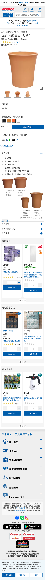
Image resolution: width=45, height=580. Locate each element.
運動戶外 (9, 32)
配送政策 (33, 556)
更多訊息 (5, 221)
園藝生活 (16, 32)
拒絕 (36, 575)
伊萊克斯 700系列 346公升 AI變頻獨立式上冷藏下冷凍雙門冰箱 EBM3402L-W (33, 275)
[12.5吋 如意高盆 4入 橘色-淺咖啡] (9, 121)
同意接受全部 (8, 575)
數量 (3, 126)
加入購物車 (28, 127)
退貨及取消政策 (22, 556)
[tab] (22, 441)
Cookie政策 (11, 554)
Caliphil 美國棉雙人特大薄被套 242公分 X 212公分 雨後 (32, 338)
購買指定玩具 (23, 2)
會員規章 (11, 556)
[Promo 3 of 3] (25, 300)
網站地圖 (11, 551)
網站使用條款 (21, 551)
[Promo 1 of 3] (20, 300)
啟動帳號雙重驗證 (20, 510)
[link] (7, 140)
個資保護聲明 (33, 554)
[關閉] (43, 23)
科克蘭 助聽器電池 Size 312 (11, 341)
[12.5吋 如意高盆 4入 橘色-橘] (14, 121)
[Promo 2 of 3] (22, 300)
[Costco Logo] (8, 9)
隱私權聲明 (33, 551)
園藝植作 (24, 32)
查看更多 (22, 575)
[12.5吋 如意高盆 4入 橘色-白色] (18, 121)
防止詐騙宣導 (20, 508)
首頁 (2, 32)
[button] (39, 15)
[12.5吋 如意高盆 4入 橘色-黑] (4, 121)
